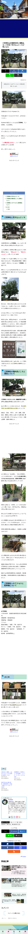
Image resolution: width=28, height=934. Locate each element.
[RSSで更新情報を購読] (19, 817)
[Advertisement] (14, 28)
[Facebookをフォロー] (14, 817)
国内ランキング (14, 156)
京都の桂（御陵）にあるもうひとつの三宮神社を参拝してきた (6, 773)
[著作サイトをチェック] (9, 817)
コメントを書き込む (14, 913)
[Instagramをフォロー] (17, 817)
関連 (9, 209)
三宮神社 (20, 822)
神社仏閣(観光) (6, 822)
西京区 (9, 824)
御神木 (4, 824)
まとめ (7, 207)
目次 (11, 193)
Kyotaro (10, 799)
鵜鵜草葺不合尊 (16, 824)
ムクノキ (14, 822)
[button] (18, 75)
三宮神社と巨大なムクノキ (12, 196)
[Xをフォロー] (12, 817)
